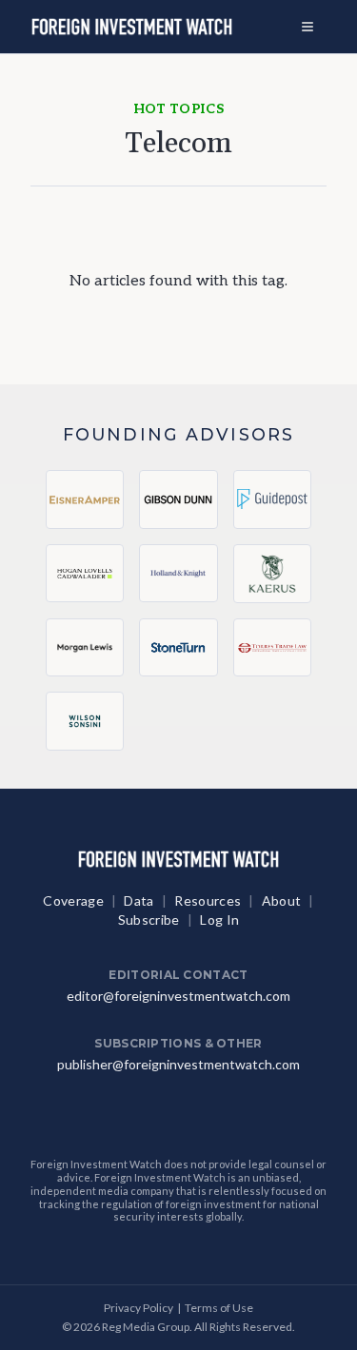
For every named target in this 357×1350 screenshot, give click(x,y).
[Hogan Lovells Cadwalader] (85, 573)
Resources (207, 900)
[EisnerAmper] (85, 499)
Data (138, 900)
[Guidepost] (272, 499)
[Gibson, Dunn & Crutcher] (178, 499)
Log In (219, 919)
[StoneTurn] (178, 647)
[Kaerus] (272, 573)
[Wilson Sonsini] (85, 722)
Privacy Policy (138, 1308)
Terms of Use (219, 1308)
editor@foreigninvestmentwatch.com (178, 996)
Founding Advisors (178, 434)
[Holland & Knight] (178, 573)
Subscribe (149, 919)
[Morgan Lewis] (85, 647)
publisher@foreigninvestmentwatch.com (178, 1064)
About (282, 900)
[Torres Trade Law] (272, 647)
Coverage (73, 900)
